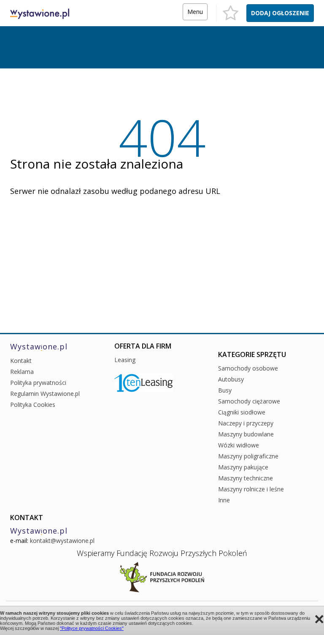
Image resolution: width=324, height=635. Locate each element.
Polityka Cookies (32, 405)
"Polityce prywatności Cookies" (92, 628)
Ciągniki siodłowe (241, 412)
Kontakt (21, 361)
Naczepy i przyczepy (245, 423)
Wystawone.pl (39, 346)
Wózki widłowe (238, 445)
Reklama (22, 372)
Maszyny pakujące (243, 467)
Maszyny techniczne (245, 478)
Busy (225, 390)
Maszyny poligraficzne (248, 456)
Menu (195, 12)
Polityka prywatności (38, 383)
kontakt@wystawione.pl (62, 541)
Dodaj (280, 13)
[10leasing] (143, 382)
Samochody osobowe (248, 368)
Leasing (124, 360)
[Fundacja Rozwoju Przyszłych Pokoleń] (162, 576)
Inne (224, 500)
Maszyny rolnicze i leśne (251, 489)
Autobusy (231, 379)
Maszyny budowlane (246, 434)
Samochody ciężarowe (249, 401)
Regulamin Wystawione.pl (45, 394)
